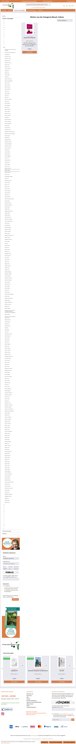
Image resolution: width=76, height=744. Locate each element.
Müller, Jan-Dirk (7, 433)
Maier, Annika (7, 82)
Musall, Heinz (7, 492)
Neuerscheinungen (6, 531)
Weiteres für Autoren (31, 714)
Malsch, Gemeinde (8, 119)
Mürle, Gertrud (7, 484)
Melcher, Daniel (7, 237)
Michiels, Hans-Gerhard (9, 298)
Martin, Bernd (7, 149)
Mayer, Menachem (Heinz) (9, 198)
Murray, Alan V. (7, 490)
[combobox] (37, 4)
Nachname (16, 566)
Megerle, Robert (7, 215)
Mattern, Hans (7, 166)
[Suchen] (49, 4)
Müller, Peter (7, 459)
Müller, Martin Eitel (8, 451)
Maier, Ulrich (7, 107)
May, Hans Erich (7, 192)
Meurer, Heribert (8, 275)
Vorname (10, 566)
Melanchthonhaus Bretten (9, 235)
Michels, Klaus (7, 296)
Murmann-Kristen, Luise (9, 488)
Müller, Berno (7, 415)
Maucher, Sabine (7, 172)
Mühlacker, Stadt (7, 402)
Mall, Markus (7, 117)
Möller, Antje (7, 346)
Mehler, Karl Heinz (8, 217)
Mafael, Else (7, 70)
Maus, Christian (7, 188)
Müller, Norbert (7, 457)
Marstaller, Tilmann (8, 145)
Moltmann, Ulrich (8, 354)
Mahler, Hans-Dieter (8, 78)
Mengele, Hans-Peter (8, 239)
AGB (5, 590)
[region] (38, 668)
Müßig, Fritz (7, 498)
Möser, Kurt (7, 384)
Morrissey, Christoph (8, 376)
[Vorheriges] (2, 668)
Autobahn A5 (14, 670)
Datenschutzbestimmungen (10, 587)
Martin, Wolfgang (8, 156)
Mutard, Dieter (7, 500)
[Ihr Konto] (66, 6)
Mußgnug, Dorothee (8, 496)
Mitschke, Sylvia (7, 321)
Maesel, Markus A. (8, 68)
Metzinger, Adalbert (8, 273)
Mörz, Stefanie (7, 380)
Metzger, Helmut (7, 265)
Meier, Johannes (7, 225)
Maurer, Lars (7, 184)
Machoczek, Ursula (8, 62)
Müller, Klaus (7, 443)
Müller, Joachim (7, 435)
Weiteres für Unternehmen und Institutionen (36, 713)
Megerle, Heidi (7, 213)
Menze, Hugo (7, 241)
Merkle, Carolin (7, 249)
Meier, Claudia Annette (8, 221)
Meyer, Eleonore (7, 284)
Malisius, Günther (8, 115)
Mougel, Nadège (7, 390)
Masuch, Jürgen (7, 164)
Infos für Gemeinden (47, 1)
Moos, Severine (7, 360)
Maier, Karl (6, 97)
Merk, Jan (6, 243)
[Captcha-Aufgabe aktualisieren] (17, 572)
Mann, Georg (7, 125)
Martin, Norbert (7, 153)
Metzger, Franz (7, 263)
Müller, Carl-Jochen (8, 419)
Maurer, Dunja (7, 182)
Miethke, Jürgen (7, 300)
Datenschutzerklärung (32, 700)
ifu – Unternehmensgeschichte (38, 7)
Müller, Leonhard (8, 445)
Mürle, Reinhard (7, 486)
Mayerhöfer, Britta (8, 202)
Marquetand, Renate (8, 143)
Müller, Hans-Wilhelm (8, 431)
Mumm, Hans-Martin (8, 473)
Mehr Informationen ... (5, 742)
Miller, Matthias (7, 314)
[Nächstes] (74, 668)
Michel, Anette (7, 292)
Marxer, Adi (7, 158)
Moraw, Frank (7, 366)
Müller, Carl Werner (8, 417)
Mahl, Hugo (7, 76)
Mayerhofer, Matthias (8, 204)
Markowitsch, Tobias (8, 141)
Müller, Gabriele (7, 427)
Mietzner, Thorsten (8, 304)
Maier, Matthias (7, 103)
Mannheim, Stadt (8, 129)
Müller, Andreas (7, 413)
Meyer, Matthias (7, 288)
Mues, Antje (7, 400)
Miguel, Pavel (7, 306)
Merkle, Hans (7, 251)
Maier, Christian (7, 87)
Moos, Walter (7, 364)
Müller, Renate (7, 461)
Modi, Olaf (6, 327)
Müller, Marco (7, 449)
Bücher (4, 16)
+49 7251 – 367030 (8, 696)
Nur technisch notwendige (56, 742)
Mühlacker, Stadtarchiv (8, 404)
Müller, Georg (7, 429)
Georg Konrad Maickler (29, 37)
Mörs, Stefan (7, 378)
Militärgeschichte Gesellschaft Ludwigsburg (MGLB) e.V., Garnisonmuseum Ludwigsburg (10, 311)
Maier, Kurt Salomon (8, 99)
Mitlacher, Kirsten (8, 319)
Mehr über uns (30, 693)
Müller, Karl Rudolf (8, 441)
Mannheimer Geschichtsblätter (10, 133)
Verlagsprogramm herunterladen (29, 1)
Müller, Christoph (8, 423)
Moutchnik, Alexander (8, 392)
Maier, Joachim (7, 93)
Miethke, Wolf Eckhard (8, 302)
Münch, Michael (7, 477)
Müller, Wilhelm (7, 469)
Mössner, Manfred (8, 388)
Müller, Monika (7, 453)
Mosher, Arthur (7, 386)
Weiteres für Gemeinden (31, 711)
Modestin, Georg (7, 325)
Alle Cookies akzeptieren (69, 742)
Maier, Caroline (7, 85)
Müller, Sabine (7, 465)
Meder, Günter (7, 208)
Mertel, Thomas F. (8, 255)
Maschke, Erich (7, 162)
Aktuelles (4, 533)
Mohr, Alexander (7, 335)
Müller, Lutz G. (7, 447)
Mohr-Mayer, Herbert (8, 333)
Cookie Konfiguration (31, 707)
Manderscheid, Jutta (8, 123)
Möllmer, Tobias (7, 352)
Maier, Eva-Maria (8, 89)
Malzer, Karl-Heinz (8, 121)
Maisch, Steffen (7, 111)
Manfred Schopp (61, 669)
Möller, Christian (7, 348)
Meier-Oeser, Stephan (8, 219)
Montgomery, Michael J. (9, 356)
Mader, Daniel (7, 64)
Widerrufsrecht (30, 703)
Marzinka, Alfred (7, 160)
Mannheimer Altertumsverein (10, 131)
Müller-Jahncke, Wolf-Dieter (9, 411)
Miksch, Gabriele (7, 308)
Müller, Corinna (7, 425)
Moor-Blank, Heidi (8, 358)
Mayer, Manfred (7, 196)
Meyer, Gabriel (7, 286)
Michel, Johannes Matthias (9, 294)
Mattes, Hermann (8, 168)
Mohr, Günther (7, 337)
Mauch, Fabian (7, 170)
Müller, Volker (7, 467)
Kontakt (28, 698)
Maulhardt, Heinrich (8, 180)
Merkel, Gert (7, 247)
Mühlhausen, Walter (8, 406)
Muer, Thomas (7, 398)
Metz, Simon (7, 261)
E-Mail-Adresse (6, 561)
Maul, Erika (7, 178)
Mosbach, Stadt (7, 382)
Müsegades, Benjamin (8, 494)
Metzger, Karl (7, 267)
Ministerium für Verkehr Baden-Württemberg (10, 317)
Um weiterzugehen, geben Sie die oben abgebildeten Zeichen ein (10, 576)
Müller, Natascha (8, 455)
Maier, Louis (7, 101)
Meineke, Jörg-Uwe (8, 227)
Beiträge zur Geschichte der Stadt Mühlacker (10, 50)
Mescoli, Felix (7, 259)
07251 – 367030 (5, 1)
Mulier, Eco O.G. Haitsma (9, 409)
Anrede (4, 566)
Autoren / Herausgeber (7, 18)
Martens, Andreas (8, 147)
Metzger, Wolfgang (8, 271)
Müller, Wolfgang (8, 471)
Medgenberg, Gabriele (8, 211)
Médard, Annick (7, 206)
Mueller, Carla (7, 396)
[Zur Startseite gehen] (7, 6)
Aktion (5, 556)
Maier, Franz (7, 91)
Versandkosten (34, 735)
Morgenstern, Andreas (8, 368)
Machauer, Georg (8, 58)
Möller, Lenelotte (7, 350)
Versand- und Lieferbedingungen (34, 702)
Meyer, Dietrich (7, 282)
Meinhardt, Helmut (8, 229)
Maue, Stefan (7, 174)
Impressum (29, 695)
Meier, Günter (7, 223)
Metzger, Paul (7, 269)
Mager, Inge (7, 72)
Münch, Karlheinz (8, 475)
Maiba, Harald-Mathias (8, 80)
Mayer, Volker (7, 200)
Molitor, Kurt (7, 342)
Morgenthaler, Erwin (8, 370)
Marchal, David (7, 135)
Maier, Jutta (7, 95)
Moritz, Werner (7, 372)
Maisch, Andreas (7, 109)
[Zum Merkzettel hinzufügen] (34, 32)
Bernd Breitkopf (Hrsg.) (40, 669)
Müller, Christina (7, 421)
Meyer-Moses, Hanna (8, 277)
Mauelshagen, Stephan (8, 176)
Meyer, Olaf (7, 290)
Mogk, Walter (7, 329)
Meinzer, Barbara (8, 231)
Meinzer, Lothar (7, 233)
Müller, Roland (7, 463)
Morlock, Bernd (7, 374)
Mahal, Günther (7, 74)
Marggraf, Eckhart (8, 139)
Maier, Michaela (7, 105)
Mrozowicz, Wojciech (8, 394)
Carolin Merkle (14, 669)
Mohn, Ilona (7, 331)
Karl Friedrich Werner (29, 36)
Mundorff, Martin (8, 480)
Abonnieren (15, 599)
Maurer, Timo (7, 186)
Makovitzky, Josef (8, 113)
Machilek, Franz (7, 60)
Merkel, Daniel (7, 245)
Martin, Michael (7, 151)
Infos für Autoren (71, 1)
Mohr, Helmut (7, 340)
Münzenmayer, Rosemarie (9, 482)
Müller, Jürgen (7, 439)
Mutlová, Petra (7, 502)
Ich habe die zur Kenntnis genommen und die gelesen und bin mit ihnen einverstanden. (11, 588)
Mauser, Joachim (7, 190)
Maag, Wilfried (7, 54)
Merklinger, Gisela (8, 253)
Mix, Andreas (7, 323)
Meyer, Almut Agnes (8, 279)
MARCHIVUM (7, 137)
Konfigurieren (45, 742)
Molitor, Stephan (7, 344)
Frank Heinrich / (34, 669)
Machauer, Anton (8, 56)
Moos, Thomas (7, 362)
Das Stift (62, 670)
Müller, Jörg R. (7, 437)
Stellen (28, 705)
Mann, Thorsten (7, 127)
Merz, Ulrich (7, 257)
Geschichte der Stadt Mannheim (10, 52)
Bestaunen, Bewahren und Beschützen (38, 670)
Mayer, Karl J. (7, 194)
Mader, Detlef (7, 66)
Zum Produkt (29, 52)
